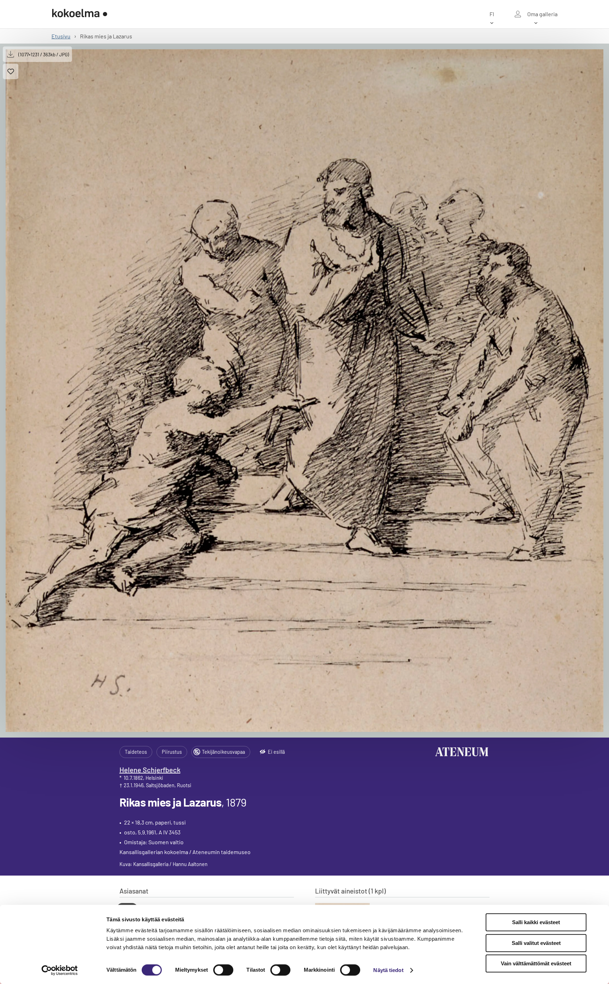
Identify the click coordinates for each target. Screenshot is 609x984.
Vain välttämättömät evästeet (536, 963)
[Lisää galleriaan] (10, 71)
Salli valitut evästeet (536, 943)
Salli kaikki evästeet (536, 922)
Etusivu (60, 36)
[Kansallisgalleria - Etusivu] (79, 14)
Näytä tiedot (388, 970)
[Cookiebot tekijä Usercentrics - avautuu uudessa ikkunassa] (60, 970)
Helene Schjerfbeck (149, 769)
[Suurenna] (304, 390)
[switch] (223, 970)
